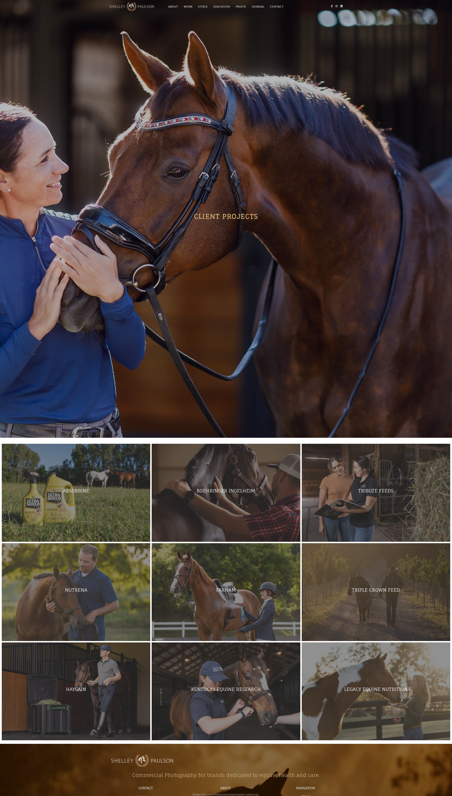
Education (221, 6)
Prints (241, 6)
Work (188, 6)
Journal (258, 6)
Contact (277, 6)
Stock (203, 6)
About (173, 6)
